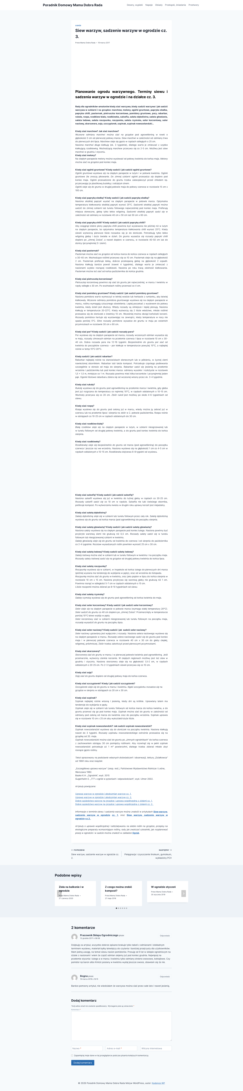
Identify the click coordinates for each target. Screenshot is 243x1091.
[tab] (116, 908)
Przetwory (194, 5)
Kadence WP (158, 1083)
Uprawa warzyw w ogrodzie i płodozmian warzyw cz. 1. (103, 794)
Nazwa (76, 1048)
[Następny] (183, 893)
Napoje (149, 5)
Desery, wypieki (135, 5)
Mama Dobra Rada (87, 43)
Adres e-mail (114, 1048)
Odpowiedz (165, 936)
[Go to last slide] (59, 893)
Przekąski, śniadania (175, 5)
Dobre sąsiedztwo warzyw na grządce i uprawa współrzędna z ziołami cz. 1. (114, 801)
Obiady (159, 5)
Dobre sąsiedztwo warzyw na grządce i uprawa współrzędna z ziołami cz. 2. (114, 804)
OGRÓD (78, 25)
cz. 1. (115, 815)
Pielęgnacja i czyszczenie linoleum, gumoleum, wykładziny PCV (148, 854)
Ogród (135, 833)
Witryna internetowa (151, 1048)
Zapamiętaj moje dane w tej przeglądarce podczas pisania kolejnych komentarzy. (111, 1055)
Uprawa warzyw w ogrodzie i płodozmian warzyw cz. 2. (103, 797)
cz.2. (88, 818)
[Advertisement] (121, 66)
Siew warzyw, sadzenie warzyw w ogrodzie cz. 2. (95, 854)
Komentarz (76, 1010)
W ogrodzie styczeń (164, 886)
